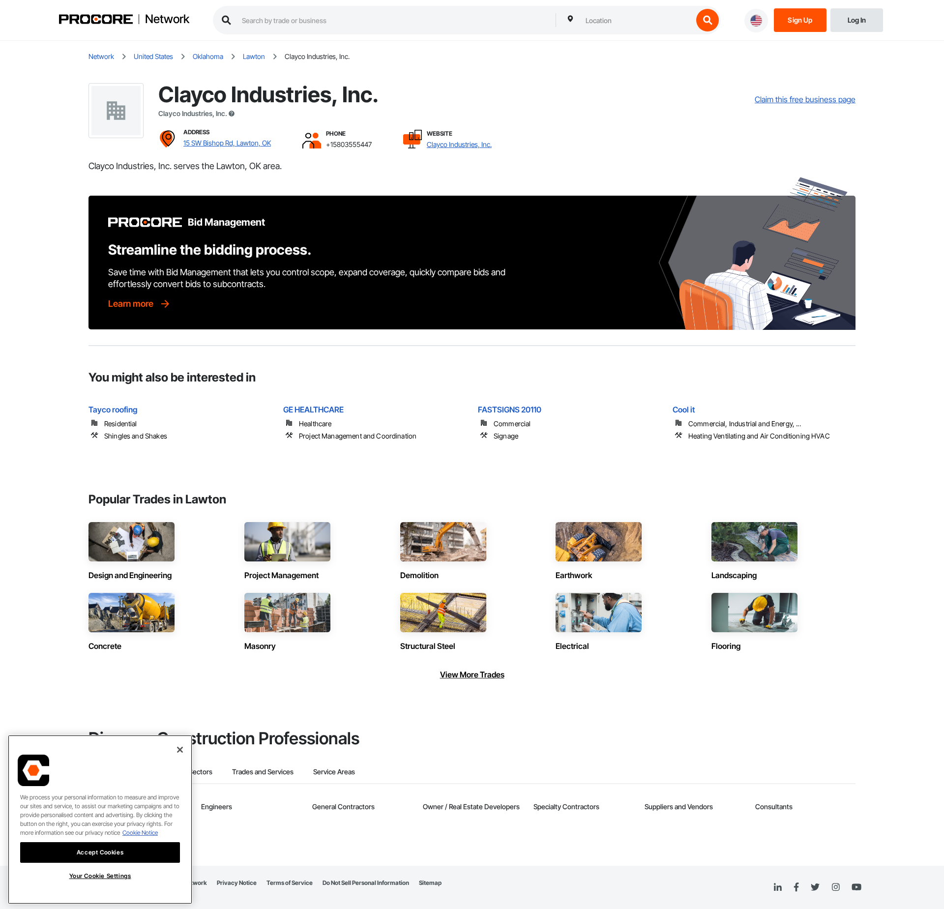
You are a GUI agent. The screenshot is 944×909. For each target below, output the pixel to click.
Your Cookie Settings (100, 876)
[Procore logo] (96, 20)
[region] (100, 819)
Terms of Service (289, 882)
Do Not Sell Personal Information (366, 882)
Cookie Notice (140, 832)
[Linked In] (778, 887)
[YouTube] (856, 887)
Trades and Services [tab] (263, 771)
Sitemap (430, 882)
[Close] (180, 750)
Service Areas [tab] (334, 771)
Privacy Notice (237, 882)
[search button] (707, 20)
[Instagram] (835, 887)
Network (167, 19)
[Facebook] (796, 887)
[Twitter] (815, 887)
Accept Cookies (100, 852)
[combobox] (637, 20)
